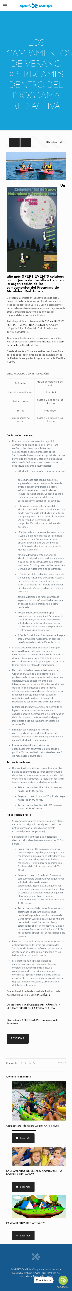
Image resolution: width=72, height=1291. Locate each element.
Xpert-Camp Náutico (39, 341)
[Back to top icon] (7, 1283)
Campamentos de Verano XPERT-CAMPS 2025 (32, 1126)
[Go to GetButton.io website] (63, 1287)
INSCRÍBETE (43, 994)
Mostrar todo (55, 142)
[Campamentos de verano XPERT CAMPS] (36, 5)
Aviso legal (40, 1272)
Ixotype (28, 1272)
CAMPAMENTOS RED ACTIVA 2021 (26, 1223)
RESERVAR (18, 1038)
